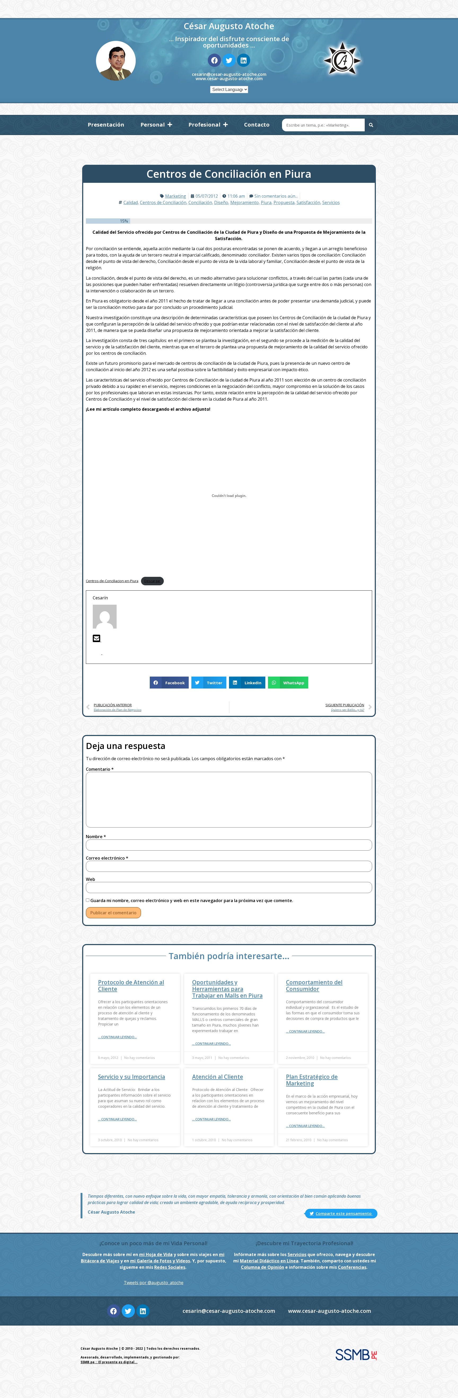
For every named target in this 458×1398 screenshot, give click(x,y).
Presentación (106, 124)
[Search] (371, 125)
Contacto (257, 124)
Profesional (204, 124)
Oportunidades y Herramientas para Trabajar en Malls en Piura (227, 989)
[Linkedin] (243, 60)
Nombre (96, 836)
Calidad (131, 202)
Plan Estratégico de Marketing (312, 1080)
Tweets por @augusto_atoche (153, 1283)
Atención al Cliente (217, 1076)
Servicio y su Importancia (131, 1076)
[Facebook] (214, 60)
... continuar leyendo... (117, 1037)
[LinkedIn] (106, 653)
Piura (266, 202)
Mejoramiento (244, 202)
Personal (152, 124)
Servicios (331, 202)
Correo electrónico (107, 858)
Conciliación (200, 202)
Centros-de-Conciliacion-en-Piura (112, 580)
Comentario (100, 769)
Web (90, 879)
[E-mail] (97, 640)
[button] (169, 683)
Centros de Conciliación (163, 202)
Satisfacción (308, 202)
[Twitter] (229, 60)
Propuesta (284, 202)
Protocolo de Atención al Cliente (131, 986)
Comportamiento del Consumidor (314, 986)
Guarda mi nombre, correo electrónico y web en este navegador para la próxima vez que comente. (191, 900)
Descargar (152, 580)
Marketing (175, 196)
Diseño (221, 202)
